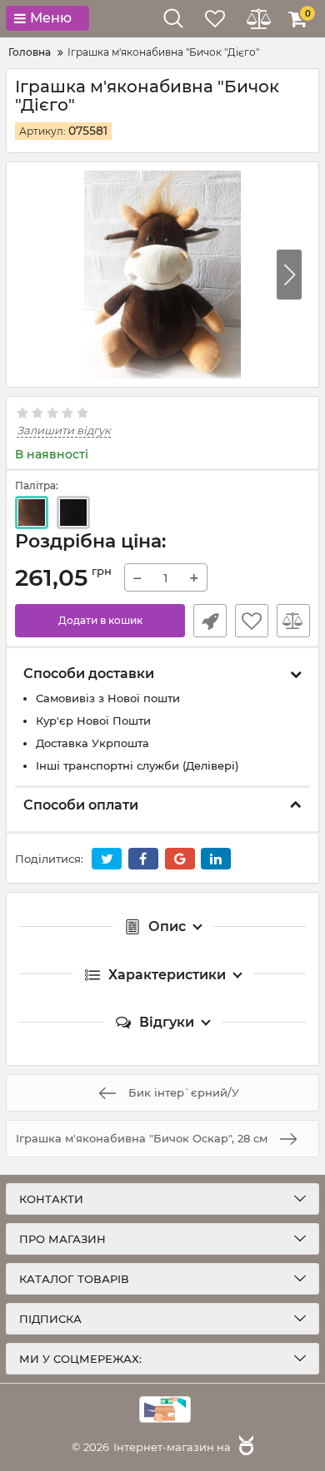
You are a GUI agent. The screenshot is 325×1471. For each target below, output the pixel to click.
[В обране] (251, 620)
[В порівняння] (293, 620)
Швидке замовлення (210, 620)
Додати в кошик (100, 620)
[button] (289, 275)
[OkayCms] (244, 1447)
